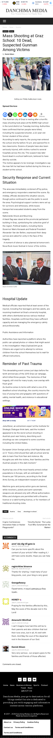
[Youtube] (34, 679)
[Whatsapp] (15, 112)
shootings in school (30, 511)
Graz (19, 511)
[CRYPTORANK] (50, 3)
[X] (10, 112)
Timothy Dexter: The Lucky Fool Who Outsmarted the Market (39, 525)
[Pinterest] (30, 112)
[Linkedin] (25, 112)
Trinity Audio (27, 99)
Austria (18, 27)
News (11, 27)
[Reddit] (20, 112)
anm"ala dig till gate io (23, 544)
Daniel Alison (9, 54)
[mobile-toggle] (4, 21)
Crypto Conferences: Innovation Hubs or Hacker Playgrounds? (14, 525)
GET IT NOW (31, 421)
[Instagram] (24, 679)
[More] (35, 112)
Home (5, 27)
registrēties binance (22, 566)
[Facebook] (5, 112)
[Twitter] (29, 679)
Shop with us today (9, 421)
